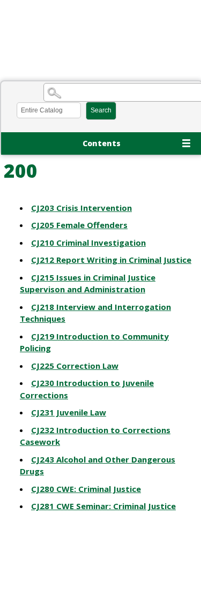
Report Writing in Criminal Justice (111, 259)
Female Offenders (79, 224)
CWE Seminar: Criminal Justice (103, 506)
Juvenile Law (68, 412)
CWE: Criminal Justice (86, 488)
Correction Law (74, 365)
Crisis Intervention (81, 207)
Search (101, 110)
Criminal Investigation (88, 242)
